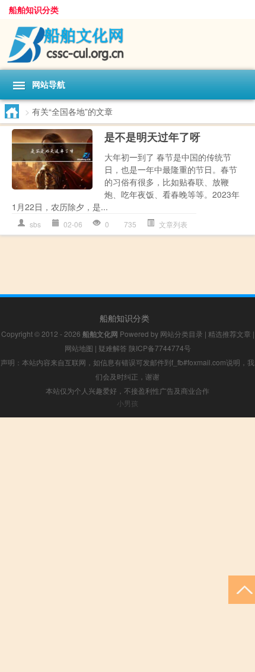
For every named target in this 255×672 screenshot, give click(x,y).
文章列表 (173, 224)
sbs (35, 224)
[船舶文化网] (127, 44)
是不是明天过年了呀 (152, 136)
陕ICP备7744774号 (160, 348)
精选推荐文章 (229, 334)
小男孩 (127, 403)
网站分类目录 (181, 334)
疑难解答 (112, 348)
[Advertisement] (127, 544)
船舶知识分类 (34, 9)
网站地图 (79, 348)
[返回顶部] (241, 588)
